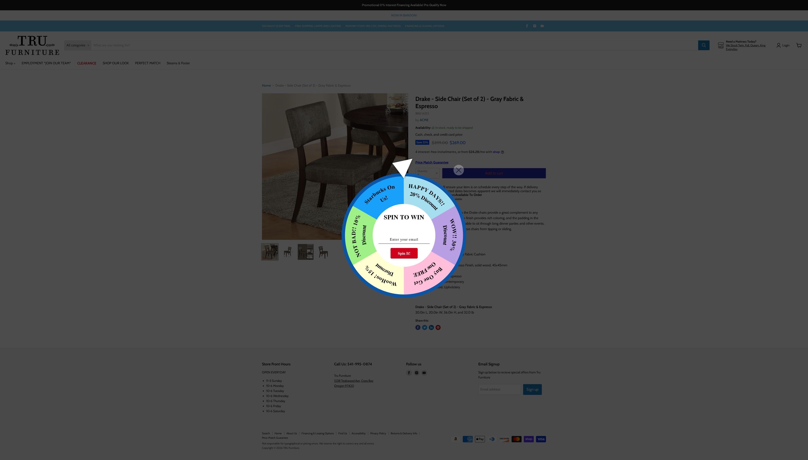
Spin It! (404, 253)
